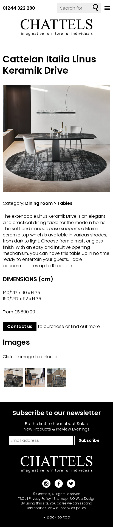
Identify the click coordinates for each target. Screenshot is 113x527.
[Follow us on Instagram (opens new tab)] (44, 483)
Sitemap (60, 498)
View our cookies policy (67, 508)
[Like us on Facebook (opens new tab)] (56, 483)
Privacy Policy (40, 498)
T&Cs (22, 498)
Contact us (19, 326)
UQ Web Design (82, 498)
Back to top (58, 517)
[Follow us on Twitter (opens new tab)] (69, 483)
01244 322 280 (19, 8)
